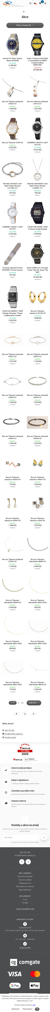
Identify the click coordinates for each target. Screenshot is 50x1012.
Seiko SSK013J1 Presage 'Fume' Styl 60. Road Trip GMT (37, 270)
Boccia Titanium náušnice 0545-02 (37, 519)
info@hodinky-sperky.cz (14, 734)
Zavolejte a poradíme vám (22, 791)
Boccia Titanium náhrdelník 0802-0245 (12, 642)
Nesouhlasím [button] (27, 1009)
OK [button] (37, 1009)
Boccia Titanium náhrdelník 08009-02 (12, 601)
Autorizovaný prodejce (21, 768)
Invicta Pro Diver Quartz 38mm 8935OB (12, 59)
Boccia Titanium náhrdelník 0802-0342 (37, 642)
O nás (25, 899)
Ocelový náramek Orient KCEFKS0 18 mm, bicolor (12, 269)
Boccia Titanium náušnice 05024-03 (13, 478)
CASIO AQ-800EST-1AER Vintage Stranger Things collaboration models (12, 313)
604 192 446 (9, 730)
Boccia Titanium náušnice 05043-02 (13, 519)
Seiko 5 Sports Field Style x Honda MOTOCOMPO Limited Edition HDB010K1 (37, 61)
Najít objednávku (25, 890)
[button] (16, 714)
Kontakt (25, 903)
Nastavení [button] (15, 1009)
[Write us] (25, 944)
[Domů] (7, 3)
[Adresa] (25, 924)
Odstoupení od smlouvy (25, 886)
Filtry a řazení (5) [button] (23, 25)
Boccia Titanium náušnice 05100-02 (38, 312)
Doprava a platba (25, 880)
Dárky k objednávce (19, 780)
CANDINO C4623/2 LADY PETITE (37, 144)
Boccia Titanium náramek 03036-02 (37, 437)
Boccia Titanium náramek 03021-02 (12, 355)
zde (34, 1005)
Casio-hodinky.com (25, 909)
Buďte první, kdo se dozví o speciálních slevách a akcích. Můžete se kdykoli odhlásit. (25, 830)
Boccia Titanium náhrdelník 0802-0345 (12, 683)
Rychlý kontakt (10, 737)
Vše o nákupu (25, 873)
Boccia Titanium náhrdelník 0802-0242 (37, 601)
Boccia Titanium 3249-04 (12, 143)
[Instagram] (28, 861)
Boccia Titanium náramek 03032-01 (37, 396)
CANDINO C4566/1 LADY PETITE (12, 228)
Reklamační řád (25, 883)
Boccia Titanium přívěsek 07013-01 (37, 103)
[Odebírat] (44, 837)
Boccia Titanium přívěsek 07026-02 (12, 560)
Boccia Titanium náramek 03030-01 (12, 396)
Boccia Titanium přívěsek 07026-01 (12, 103)
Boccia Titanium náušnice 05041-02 (38, 478)
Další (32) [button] (32, 703)
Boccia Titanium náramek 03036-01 (12, 437)
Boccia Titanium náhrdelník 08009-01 (37, 560)
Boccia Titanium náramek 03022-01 (37, 355)
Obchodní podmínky (25, 876)
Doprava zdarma (18, 801)
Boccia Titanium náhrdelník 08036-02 (37, 683)
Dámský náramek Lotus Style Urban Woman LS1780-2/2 (12, 186)
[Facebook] (21, 861)
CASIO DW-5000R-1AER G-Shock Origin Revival (38, 228)
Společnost (25, 896)
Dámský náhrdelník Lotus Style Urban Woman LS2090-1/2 (37, 186)
